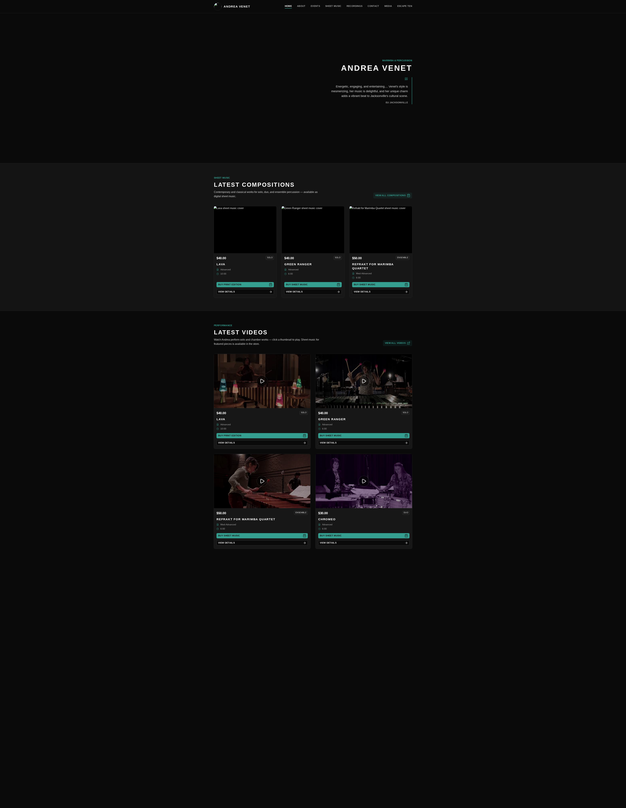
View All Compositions (390, 195)
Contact (373, 6)
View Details (226, 291)
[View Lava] (245, 229)
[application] (262, 381)
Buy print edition (229, 284)
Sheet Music (333, 6)
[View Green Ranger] (313, 229)
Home (288, 6)
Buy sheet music (297, 284)
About (301, 6)
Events (315, 6)
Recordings (355, 6)
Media (388, 6)
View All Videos (395, 343)
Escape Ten (404, 6)
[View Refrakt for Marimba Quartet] (381, 229)
